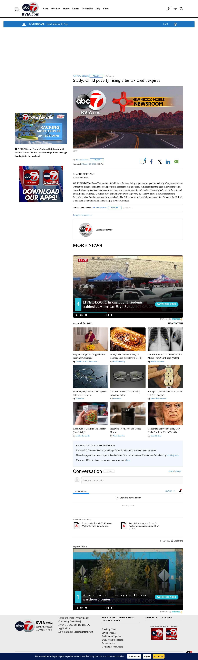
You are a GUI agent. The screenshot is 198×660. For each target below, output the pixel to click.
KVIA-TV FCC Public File (71, 625)
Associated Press (82, 160)
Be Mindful (87, 8)
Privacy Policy (82, 618)
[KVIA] (30, 8)
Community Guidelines (69, 621)
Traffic (66, 8)
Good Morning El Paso (57, 24)
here (128, 460)
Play (98, 8)
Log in (171, 471)
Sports (75, 8)
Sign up (178, 471)
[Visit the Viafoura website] (177, 541)
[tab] (81, 491)
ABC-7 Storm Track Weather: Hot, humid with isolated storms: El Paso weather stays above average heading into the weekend (41, 152)
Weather (55, 8)
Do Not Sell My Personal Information (75, 632)
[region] (128, 506)
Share (106, 8)
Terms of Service (66, 618)
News (45, 8)
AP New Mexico (99, 207)
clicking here (173, 455)
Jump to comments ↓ (82, 215)
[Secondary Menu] (18, 9)
